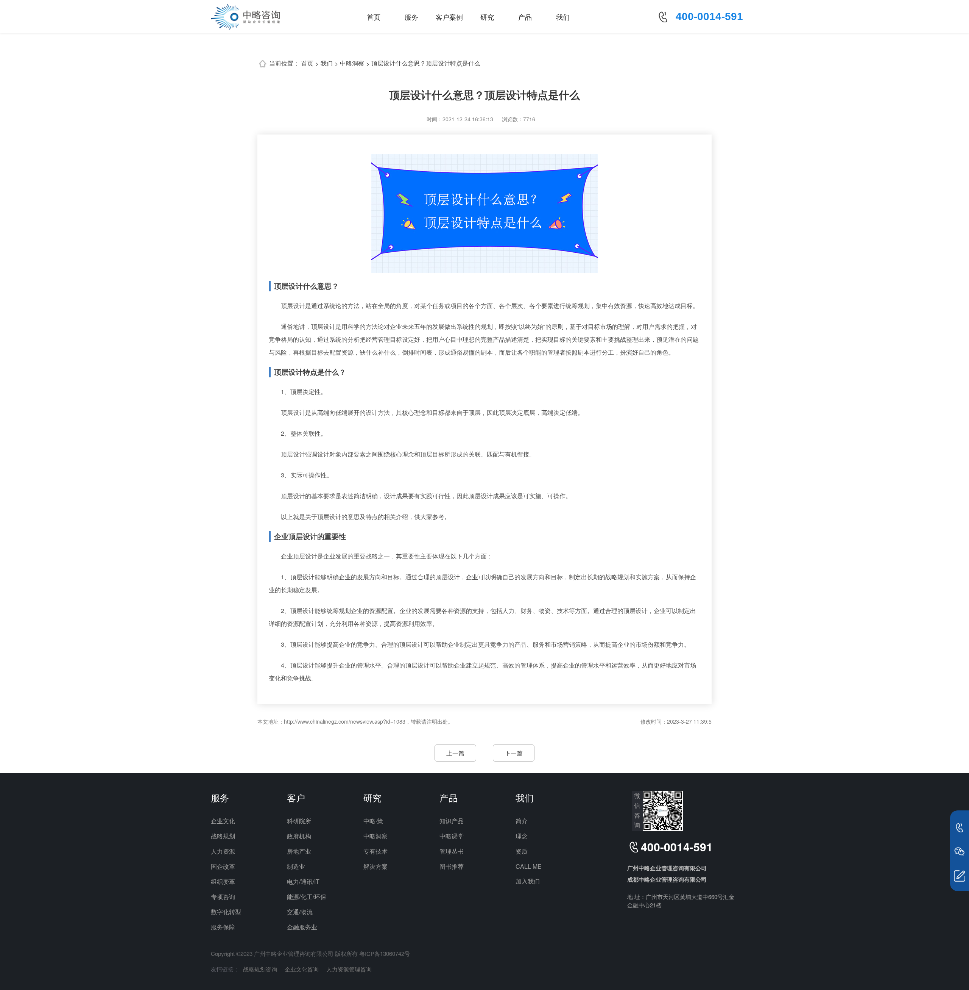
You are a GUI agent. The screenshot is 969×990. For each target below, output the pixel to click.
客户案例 (449, 17)
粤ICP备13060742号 (384, 953)
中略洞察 (352, 63)
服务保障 (223, 927)
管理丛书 (451, 851)
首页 (373, 17)
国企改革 (223, 866)
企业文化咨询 (302, 969)
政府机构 (299, 836)
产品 (525, 17)
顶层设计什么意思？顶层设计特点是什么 (425, 63)
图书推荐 (451, 866)
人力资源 (223, 851)
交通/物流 (300, 911)
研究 (487, 17)
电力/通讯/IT (303, 881)
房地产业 (299, 851)
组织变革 (223, 881)
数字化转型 (226, 911)
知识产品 (451, 820)
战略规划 (223, 836)
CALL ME (529, 866)
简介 (522, 820)
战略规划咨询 (260, 969)
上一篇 (455, 753)
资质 (522, 851)
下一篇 (514, 753)
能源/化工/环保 (306, 896)
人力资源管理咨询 (349, 969)
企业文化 (223, 820)
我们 (563, 17)
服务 (411, 17)
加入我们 (528, 881)
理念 (522, 836)
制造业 (296, 866)
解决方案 (375, 866)
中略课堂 (451, 836)
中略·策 (373, 820)
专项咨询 (223, 896)
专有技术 (375, 851)
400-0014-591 (709, 16)
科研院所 (299, 820)
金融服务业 (302, 927)
